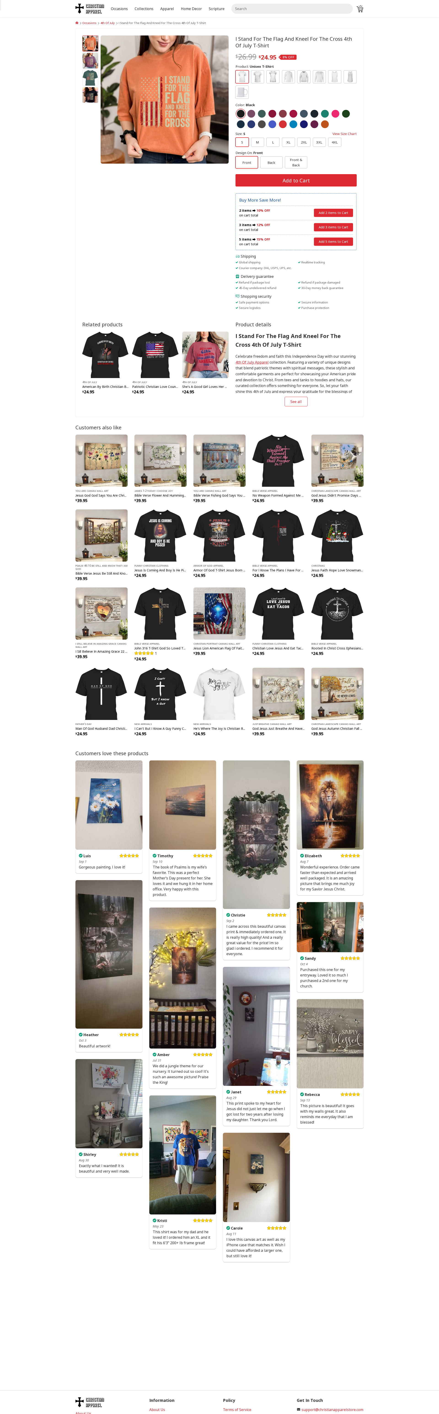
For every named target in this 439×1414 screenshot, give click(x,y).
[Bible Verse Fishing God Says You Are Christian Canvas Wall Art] (219, 460)
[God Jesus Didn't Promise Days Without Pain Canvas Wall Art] (337, 460)
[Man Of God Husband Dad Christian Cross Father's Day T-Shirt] (101, 693)
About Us (157, 1409)
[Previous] (120, 99)
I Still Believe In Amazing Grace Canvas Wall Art (100, 645)
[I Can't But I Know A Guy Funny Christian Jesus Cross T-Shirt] (160, 693)
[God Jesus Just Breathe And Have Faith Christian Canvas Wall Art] (278, 693)
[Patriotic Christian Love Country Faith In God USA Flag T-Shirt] (155, 354)
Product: (255, 66)
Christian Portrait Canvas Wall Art (216, 643)
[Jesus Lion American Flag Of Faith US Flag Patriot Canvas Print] (219, 613)
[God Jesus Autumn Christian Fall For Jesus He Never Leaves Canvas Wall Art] (337, 693)
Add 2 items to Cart (333, 213)
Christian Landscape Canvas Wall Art (336, 490)
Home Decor (191, 8)
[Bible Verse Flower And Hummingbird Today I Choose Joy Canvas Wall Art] (160, 460)
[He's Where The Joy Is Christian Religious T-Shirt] (219, 693)
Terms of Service (237, 1409)
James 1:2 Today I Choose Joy (153, 490)
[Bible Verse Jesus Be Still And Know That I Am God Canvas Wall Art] (101, 535)
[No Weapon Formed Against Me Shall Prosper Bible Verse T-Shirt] (278, 460)
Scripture (217, 8)
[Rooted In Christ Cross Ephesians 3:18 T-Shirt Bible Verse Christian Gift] (337, 613)
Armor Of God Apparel (208, 565)
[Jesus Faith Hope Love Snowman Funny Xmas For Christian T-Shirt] (337, 535)
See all (296, 401)
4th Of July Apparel (252, 362)
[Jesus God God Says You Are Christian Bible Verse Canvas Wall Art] (101, 460)
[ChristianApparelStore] (76, 23)
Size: (296, 133)
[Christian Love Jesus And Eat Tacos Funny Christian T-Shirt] (278, 613)
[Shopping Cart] (360, 8)
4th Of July (107, 23)
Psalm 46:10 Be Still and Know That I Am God (101, 567)
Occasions (89, 23)
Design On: (249, 152)
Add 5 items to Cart (333, 241)
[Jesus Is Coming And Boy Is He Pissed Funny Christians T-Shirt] (160, 535)
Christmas (318, 565)
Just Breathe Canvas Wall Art (272, 723)
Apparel (167, 8)
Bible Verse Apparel (265, 490)
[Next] (209, 99)
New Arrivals (143, 723)
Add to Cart (296, 180)
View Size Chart (344, 133)
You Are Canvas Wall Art (91, 490)
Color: (245, 105)
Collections (144, 8)
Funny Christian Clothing (151, 565)
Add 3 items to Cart (333, 227)
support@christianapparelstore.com (332, 1409)
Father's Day (83, 723)
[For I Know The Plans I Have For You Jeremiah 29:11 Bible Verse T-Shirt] (278, 535)
